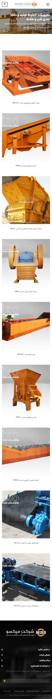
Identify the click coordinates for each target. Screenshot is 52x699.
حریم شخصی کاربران (33, 691)
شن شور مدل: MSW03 (26, 354)
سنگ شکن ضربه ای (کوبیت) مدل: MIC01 (26, 228)
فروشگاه (43, 23)
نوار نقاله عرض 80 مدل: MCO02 (26, 605)
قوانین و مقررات (19, 691)
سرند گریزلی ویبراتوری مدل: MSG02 (26, 102)
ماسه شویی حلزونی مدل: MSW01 (26, 480)
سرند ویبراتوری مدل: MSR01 (26, 165)
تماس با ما (7, 691)
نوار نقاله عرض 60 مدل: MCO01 (26, 543)
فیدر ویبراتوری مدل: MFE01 (26, 417)
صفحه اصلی (46, 691)
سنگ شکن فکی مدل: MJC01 (26, 291)
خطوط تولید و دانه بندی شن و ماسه (25, 23)
